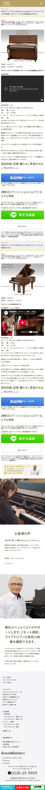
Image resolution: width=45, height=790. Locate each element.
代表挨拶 (7, 714)
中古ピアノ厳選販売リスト (11, 697)
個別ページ (5, 25)
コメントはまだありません (18, 25)
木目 (40, 235)
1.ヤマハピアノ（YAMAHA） (25, 22)
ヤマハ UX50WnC (35, 233)
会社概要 (6, 711)
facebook (6, 760)
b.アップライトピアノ (28, 23)
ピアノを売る (7, 682)
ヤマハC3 (7, 459)
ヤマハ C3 (35, 457)
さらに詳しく (23, 226)
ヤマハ (26, 233)
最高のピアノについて (10, 699)
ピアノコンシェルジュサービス (12, 692)
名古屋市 (25, 235)
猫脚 (10, 236)
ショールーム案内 (8, 722)
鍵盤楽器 (15, 236)
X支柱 (7, 232)
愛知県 (36, 235)
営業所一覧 (7, 731)
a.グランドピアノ (26, 257)
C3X (6, 456)
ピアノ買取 (23, 457)
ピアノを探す (7, 677)
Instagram (6, 763)
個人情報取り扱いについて (12, 742)
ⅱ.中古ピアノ (36, 257)
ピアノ (15, 233)
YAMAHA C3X (28, 456)
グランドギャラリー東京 (11, 727)
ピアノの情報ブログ (9, 702)
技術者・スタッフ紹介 (10, 694)
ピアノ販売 (20, 233)
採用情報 (6, 744)
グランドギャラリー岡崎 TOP (13, 717)
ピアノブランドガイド (9, 680)
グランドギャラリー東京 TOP (13, 719)
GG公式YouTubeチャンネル (12, 758)
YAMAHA (12, 232)
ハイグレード (8, 233)
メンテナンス (7, 689)
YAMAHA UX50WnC (23, 232)
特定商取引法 (7, 738)
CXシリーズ (12, 456)
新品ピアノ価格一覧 (9, 705)
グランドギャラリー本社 (11, 724)
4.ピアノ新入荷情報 (13, 23)
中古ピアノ (38, 23)
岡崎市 (31, 235)
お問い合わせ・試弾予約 (11, 747)
